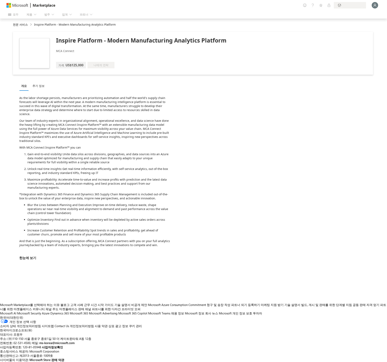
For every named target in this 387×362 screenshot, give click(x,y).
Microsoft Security (29, 313)
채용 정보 (177, 313)
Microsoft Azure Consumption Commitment (177, 305)
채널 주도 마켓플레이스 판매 (65, 309)
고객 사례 (76, 305)
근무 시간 (90, 305)
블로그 (65, 305)
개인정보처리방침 (82, 326)
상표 (111, 326)
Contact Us (62, 326)
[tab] (25, 85)
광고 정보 (121, 326)
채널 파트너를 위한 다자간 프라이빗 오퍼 (112, 309)
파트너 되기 (239, 305)
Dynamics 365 (59, 313)
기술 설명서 (122, 305)
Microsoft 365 (79, 313)
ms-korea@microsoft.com (57, 343)
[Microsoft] (17, 5)
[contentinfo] (31, 24)
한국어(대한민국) (11, 317)
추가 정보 (38, 86)
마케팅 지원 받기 (272, 305)
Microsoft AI (8, 313)
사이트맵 (48, 326)
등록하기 (254, 305)
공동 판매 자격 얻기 (366, 305)
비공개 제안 (139, 305)
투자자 (257, 313)
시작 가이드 (106, 305)
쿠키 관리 (135, 326)
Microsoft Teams (159, 313)
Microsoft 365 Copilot (132, 313)
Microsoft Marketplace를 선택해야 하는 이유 (30, 305)
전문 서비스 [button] (20, 24)
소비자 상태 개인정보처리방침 (20, 326)
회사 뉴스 (211, 313)
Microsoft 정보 (194, 313)
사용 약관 (101, 326)
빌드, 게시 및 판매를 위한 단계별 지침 (326, 305)
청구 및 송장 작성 (218, 305)
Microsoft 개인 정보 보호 (235, 313)
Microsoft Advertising (103, 313)
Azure (46, 313)
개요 (24, 86)
